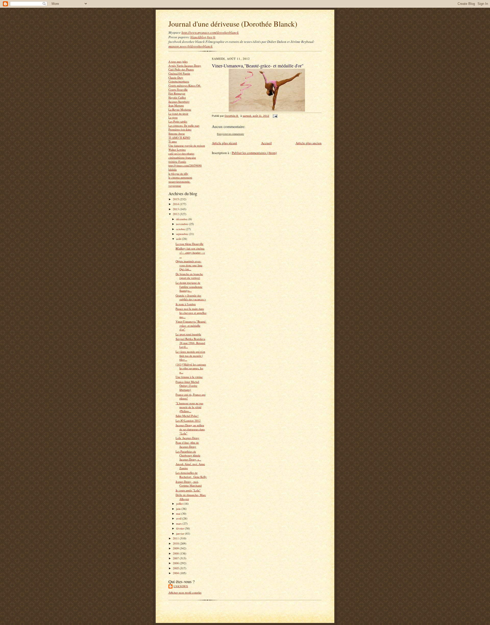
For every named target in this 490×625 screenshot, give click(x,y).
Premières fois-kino (179, 129)
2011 (176, 538)
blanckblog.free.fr (202, 37)
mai (178, 513)
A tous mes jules (178, 61)
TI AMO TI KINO (179, 137)
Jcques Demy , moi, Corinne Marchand (189, 484)
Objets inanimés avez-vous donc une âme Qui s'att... (189, 265)
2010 (176, 543)
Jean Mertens (176, 105)
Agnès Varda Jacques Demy (184, 65)
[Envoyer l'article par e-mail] (275, 115)
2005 (176, 568)
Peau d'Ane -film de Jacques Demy (187, 445)
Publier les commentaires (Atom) (254, 152)
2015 (176, 199)
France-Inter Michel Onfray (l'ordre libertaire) (187, 386)
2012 (176, 214)
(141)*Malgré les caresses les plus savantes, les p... (191, 368)
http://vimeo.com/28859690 (185, 165)
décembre (182, 219)
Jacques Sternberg (179, 101)
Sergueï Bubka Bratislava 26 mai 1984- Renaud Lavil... (190, 343)
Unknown (181, 586)
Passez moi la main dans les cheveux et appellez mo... (191, 313)
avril (179, 518)
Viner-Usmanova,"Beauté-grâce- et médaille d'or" (191, 325)
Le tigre (173, 117)
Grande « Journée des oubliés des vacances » (191, 297)
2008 (176, 553)
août (179, 239)
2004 (176, 573)
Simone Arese (176, 133)
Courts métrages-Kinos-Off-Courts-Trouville (184, 87)
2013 (176, 209)
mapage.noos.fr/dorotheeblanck (190, 46)
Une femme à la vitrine (189, 377)
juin (178, 509)
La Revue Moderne (179, 109)
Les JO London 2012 (188, 420)
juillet (179, 503)
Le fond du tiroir (178, 113)
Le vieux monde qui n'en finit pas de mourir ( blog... (190, 355)
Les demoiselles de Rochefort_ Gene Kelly (191, 475)
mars (179, 523)
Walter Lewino (177, 149)
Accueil (266, 143)
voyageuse (174, 185)
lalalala (172, 169)
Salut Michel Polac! (187, 416)
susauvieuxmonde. (179, 181)
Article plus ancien (309, 143)
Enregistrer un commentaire (230, 134)
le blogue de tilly (178, 173)
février (180, 528)
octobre (181, 229)
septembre (182, 234)
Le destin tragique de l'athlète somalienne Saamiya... (189, 286)
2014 (176, 204)
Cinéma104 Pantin (179, 73)
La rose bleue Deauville (189, 244)
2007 (176, 558)
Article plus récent (224, 143)
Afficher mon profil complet (184, 592)
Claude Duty (175, 77)
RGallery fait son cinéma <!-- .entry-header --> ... (190, 252)
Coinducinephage (178, 81)
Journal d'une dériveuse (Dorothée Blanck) (232, 24)
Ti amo (172, 141)
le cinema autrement (180, 177)
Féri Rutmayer (176, 93)
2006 (176, 563)
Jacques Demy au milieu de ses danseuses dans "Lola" (190, 429)
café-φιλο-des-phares (181, 153)
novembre (182, 224)
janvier (180, 533)
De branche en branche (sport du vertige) (189, 276)
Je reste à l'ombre (186, 304)
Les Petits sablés (177, 121)
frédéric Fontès (177, 161)
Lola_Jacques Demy (187, 438)
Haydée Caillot (177, 97)
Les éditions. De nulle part (183, 125)
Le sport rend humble (188, 334)
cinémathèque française (182, 157)
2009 (176, 548)
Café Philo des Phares (181, 69)
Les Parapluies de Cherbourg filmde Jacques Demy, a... (188, 455)
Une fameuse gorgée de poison (186, 145)
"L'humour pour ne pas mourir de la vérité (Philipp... (189, 407)
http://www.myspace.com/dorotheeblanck (210, 32)
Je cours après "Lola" (188, 490)
